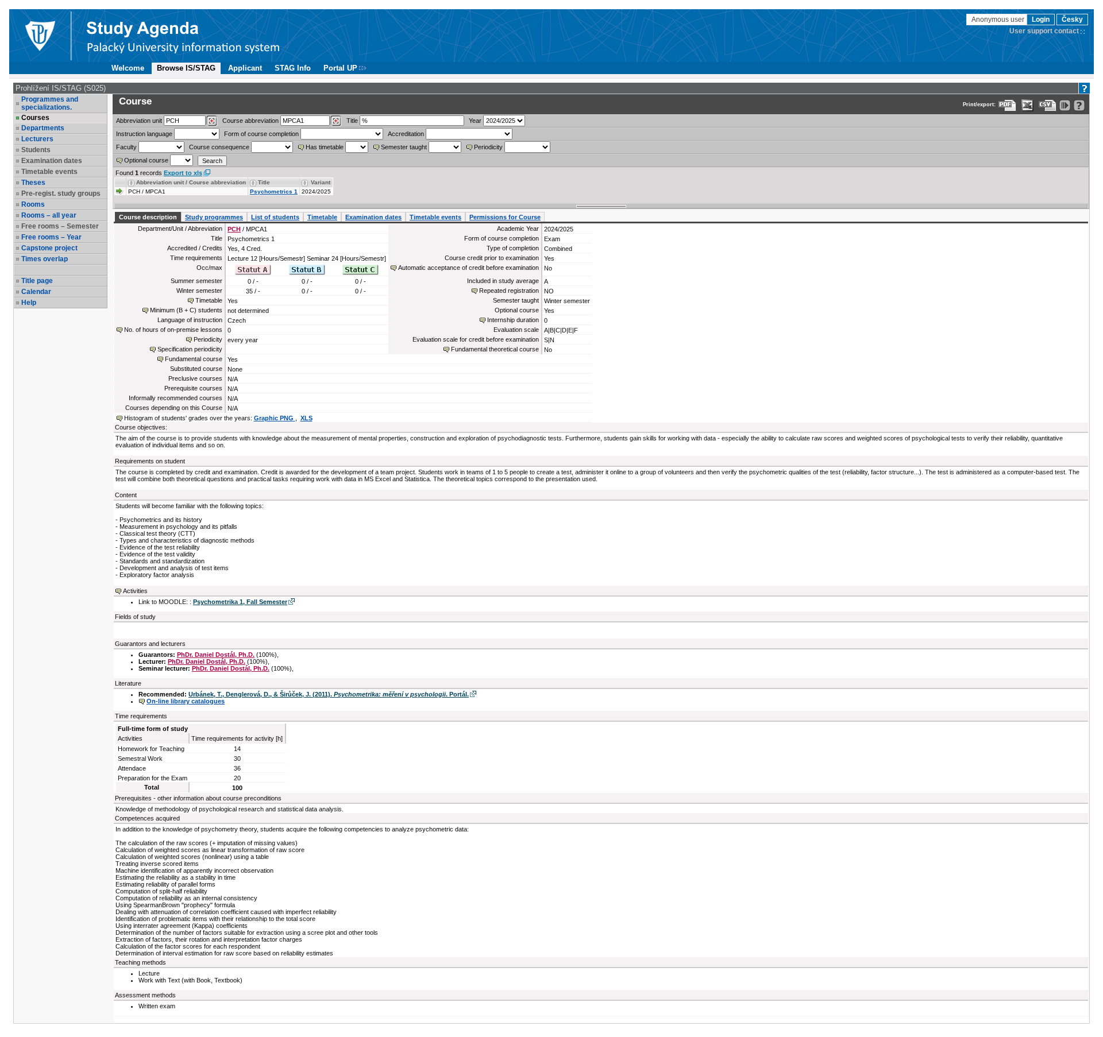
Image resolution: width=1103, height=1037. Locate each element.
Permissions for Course (505, 217)
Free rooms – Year (51, 237)
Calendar (36, 292)
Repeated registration (509, 290)
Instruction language (144, 133)
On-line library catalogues (185, 701)
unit (139, 120)
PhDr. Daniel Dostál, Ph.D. (215, 654)
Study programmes (214, 217)
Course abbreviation (250, 120)
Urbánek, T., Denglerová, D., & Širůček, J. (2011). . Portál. (328, 694)
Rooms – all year (48, 215)
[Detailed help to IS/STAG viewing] (1079, 105)
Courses (35, 118)
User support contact (1044, 31)
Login (1041, 20)
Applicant (245, 68)
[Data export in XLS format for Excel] (1027, 105)
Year (475, 120)
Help (28, 303)
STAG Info (293, 68)
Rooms (33, 204)
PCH (234, 229)
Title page (37, 281)
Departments (42, 128)
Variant (320, 182)
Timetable (322, 217)
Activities (135, 590)
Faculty (126, 147)
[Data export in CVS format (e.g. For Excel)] (1047, 105)
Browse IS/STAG (186, 68)
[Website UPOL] (39, 35)
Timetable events (435, 217)
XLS (306, 418)
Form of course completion (261, 133)
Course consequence (219, 147)
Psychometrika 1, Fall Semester (240, 601)
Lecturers (37, 139)
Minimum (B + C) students (186, 310)
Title (352, 120)
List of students (275, 217)
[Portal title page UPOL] (183, 35)
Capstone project (49, 248)
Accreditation (406, 133)
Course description (148, 217)
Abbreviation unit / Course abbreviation (191, 182)
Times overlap (44, 259)
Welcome (127, 68)
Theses (33, 183)
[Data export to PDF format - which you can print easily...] (1007, 105)
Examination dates (373, 217)
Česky (1072, 20)
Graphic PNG (274, 418)
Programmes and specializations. (49, 103)
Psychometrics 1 (274, 191)
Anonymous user (998, 20)
